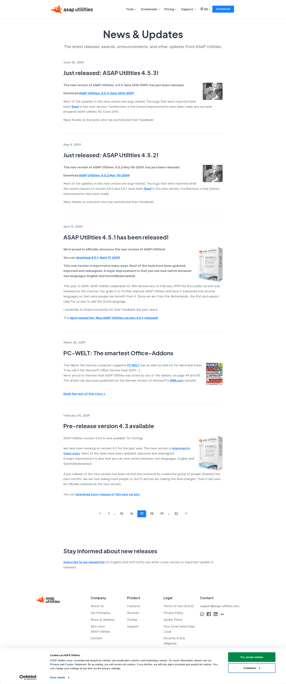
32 (176, 514)
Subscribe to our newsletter (84, 562)
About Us (97, 606)
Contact (96, 638)
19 (162, 514)
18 (152, 514)
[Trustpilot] (222, 615)
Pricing (169, 9)
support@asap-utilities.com (219, 606)
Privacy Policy (173, 613)
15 (121, 514)
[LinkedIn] (216, 615)
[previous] (100, 513)
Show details (57, 677)
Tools (130, 9)
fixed (75, 107)
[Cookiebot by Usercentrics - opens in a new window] (28, 677)
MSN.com (177, 380)
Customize (250, 667)
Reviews (133, 613)
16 (132, 514)
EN (205, 9)
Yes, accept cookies (251, 657)
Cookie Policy (173, 620)
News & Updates (103, 620)
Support (187, 9)
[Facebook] (209, 615)
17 (141, 514)
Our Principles (100, 613)
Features (133, 606)
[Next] (186, 513)
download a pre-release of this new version (107, 494)
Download (223, 9)
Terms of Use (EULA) (179, 606)
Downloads (149, 9)
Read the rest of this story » (84, 394)
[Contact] (202, 615)
